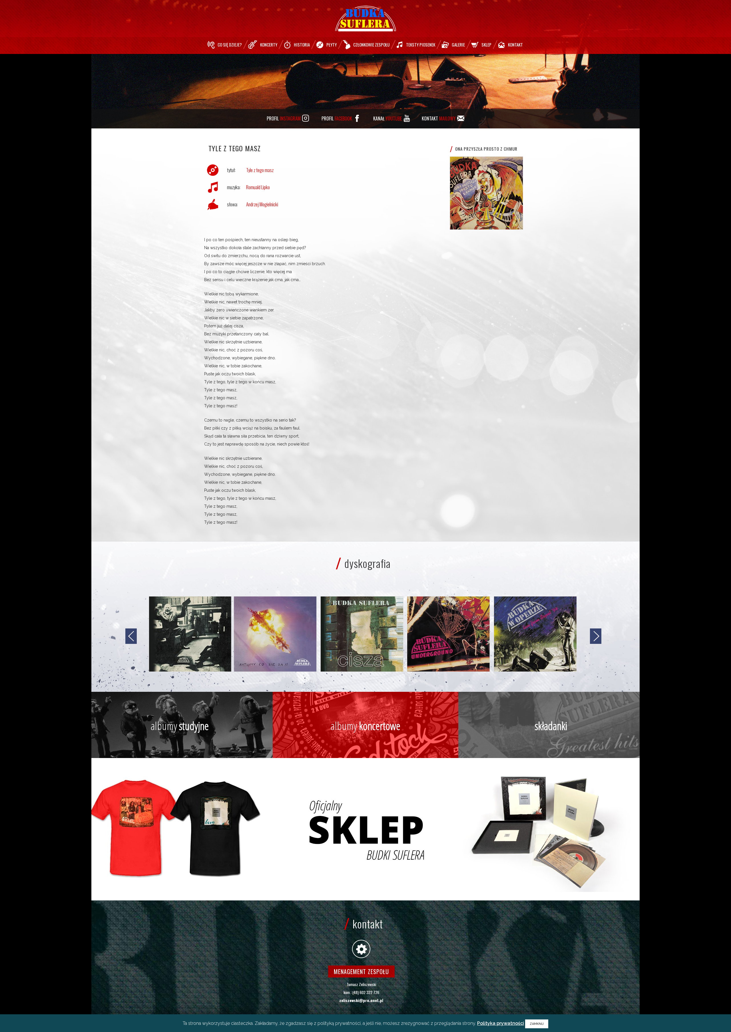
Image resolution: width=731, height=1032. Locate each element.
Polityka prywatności (500, 1023)
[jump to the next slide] (595, 636)
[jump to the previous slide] (131, 636)
